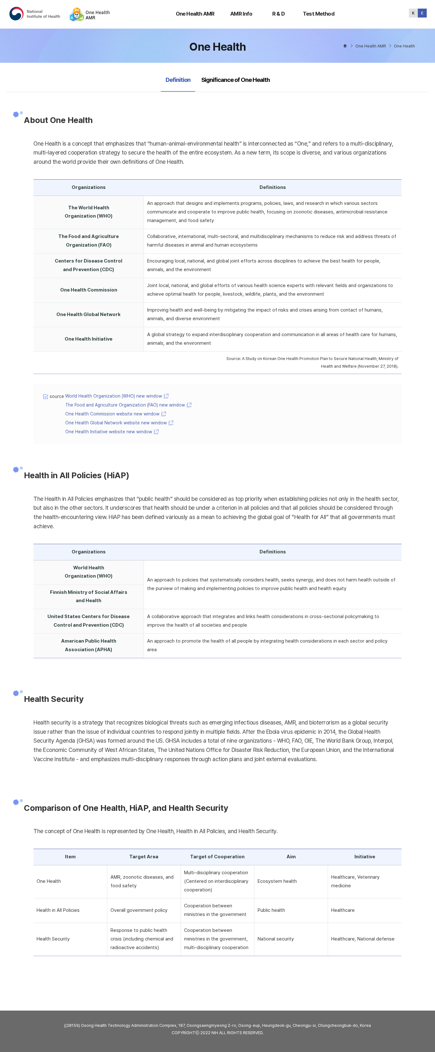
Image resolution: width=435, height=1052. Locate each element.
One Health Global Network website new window (116, 422)
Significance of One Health (235, 79)
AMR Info (241, 14)
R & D (278, 14)
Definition (177, 79)
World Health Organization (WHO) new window (113, 396)
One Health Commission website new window (112, 413)
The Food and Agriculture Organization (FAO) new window (125, 404)
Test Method (318, 14)
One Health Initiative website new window (108, 431)
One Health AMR (195, 14)
